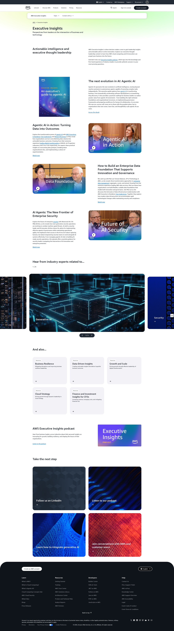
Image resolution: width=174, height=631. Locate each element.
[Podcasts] (148, 620)
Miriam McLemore (60, 137)
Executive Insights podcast (109, 60)
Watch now (36, 155)
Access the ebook (93, 112)
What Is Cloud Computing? (30, 585)
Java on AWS (92, 595)
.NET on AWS (92, 588)
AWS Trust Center (60, 588)
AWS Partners (59, 606)
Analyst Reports (60, 602)
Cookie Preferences (61, 625)
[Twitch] (143, 620)
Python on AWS (93, 592)
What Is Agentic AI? (28, 588)
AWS (34, 22)
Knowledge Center (128, 592)
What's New (25, 599)
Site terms (31, 625)
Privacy (24, 625)
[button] (46, 7)
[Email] (151, 620)
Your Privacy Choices (43, 625)
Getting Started (60, 581)
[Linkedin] (137, 620)
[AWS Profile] (147, 2)
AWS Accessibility (127, 599)
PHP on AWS (92, 599)
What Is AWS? (26, 581)
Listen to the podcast (39, 444)
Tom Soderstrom (46, 137)
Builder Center (93, 581)
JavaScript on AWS (94, 602)
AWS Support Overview (129, 595)
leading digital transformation (49, 143)
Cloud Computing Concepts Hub (32, 592)
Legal (123, 602)
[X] (131, 620)
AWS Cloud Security (28, 595)
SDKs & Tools (92, 585)
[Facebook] (134, 620)
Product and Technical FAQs (64, 599)
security (55, 222)
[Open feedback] (172, 315)
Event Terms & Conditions (130, 609)
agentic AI (123, 91)
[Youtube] (145, 620)
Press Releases (26, 606)
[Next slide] (92, 335)
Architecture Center (61, 595)
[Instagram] (140, 620)
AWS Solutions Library (62, 592)
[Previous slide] (81, 335)
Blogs (23, 602)
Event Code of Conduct (129, 606)
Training (57, 585)
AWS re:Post (126, 588)
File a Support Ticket (128, 585)
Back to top (86, 613)
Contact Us (125, 581)
